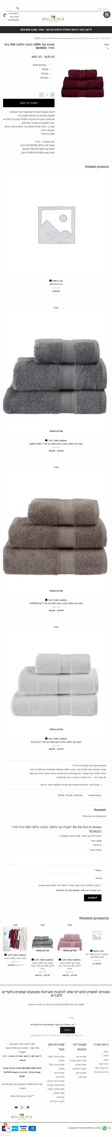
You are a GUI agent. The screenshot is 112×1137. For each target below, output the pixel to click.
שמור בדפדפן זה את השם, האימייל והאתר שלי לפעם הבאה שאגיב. (68, 885)
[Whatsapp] (22, 1107)
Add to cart (29, 103)
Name (98, 870)
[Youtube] (16, 1107)
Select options (56, 436)
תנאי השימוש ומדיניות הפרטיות (70, 890)
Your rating (96, 841)
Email (98, 878)
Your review (95, 850)
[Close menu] (104, 4)
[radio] (36, 69)
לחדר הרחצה (99, 38)
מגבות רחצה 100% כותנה (83, 38)
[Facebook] (28, 1107)
